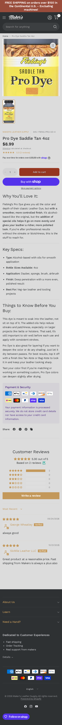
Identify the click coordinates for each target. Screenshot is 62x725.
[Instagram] (31, 706)
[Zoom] (53, 45)
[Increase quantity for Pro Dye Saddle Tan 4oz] (14, 172)
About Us (8, 602)
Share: (6, 429)
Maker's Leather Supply (16, 132)
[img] (11, 519)
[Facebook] (25, 706)
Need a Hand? (12, 621)
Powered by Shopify (31, 698)
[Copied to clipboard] (31, 429)
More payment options (31, 188)
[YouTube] (36, 706)
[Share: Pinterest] (26, 429)
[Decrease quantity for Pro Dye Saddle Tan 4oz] (5, 172)
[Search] (55, 27)
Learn (6, 612)
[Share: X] (20, 429)
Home (5, 36)
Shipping (6, 148)
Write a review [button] (31, 495)
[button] (16, 471)
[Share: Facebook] (14, 429)
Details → (8, 657)
